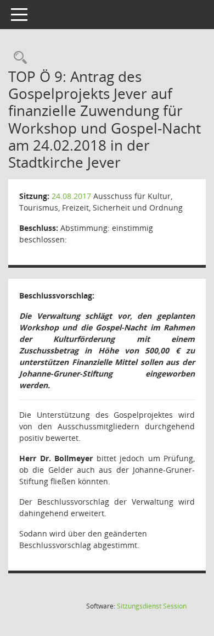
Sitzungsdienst (152, 606)
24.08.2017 (71, 196)
